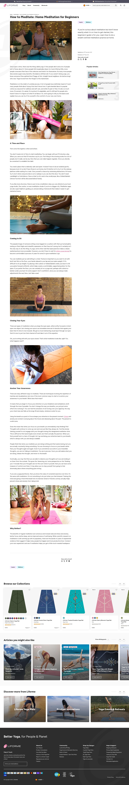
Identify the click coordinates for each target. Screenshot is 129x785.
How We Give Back (41, 752)
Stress (66, 416)
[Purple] (10, 618)
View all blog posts (100, 639)
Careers (38, 761)
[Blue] (23, 618)
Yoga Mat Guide (110, 756)
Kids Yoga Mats (87, 756)
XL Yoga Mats (86, 754)
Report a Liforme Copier (42, 756)
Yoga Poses (38, 647)
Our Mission (39, 748)
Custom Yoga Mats (88, 750)
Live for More (16, 14)
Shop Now (23, 709)
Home (11, 14)
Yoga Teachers (73, 647)
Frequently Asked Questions (114, 752)
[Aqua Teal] (64, 618)
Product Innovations (41, 750)
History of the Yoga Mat (42, 754)
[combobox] (105, 5)
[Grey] (21, 618)
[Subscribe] (25, 764)
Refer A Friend (63, 752)
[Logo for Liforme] (11, 5)
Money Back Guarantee (112, 750)
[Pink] (93, 618)
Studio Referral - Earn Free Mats (68, 754)
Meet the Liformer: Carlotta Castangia (74, 670)
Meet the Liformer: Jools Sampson (14, 670)
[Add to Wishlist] (29, 590)
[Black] (8, 618)
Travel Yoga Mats (87, 752)
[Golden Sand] (97, 618)
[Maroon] (17, 618)
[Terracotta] (14, 618)
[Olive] (19, 618)
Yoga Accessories (87, 759)
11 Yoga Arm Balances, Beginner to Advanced (45, 670)
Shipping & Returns (111, 748)
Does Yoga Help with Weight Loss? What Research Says (102, 670)
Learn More (67, 709)
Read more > (101, 77)
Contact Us (109, 759)
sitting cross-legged (62, 251)
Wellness (88, 22)
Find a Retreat (110, 709)
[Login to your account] (120, 5)
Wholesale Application (112, 761)
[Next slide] (123, 583)
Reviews (61, 756)
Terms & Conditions (120, 777)
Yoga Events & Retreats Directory (68, 750)
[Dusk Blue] (12, 618)
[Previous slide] (120, 583)
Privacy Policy (110, 777)
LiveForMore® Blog (64, 748)
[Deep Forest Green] (6, 618)
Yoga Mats (86, 748)
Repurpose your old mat (42, 759)
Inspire (81, 22)
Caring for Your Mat (111, 754)
